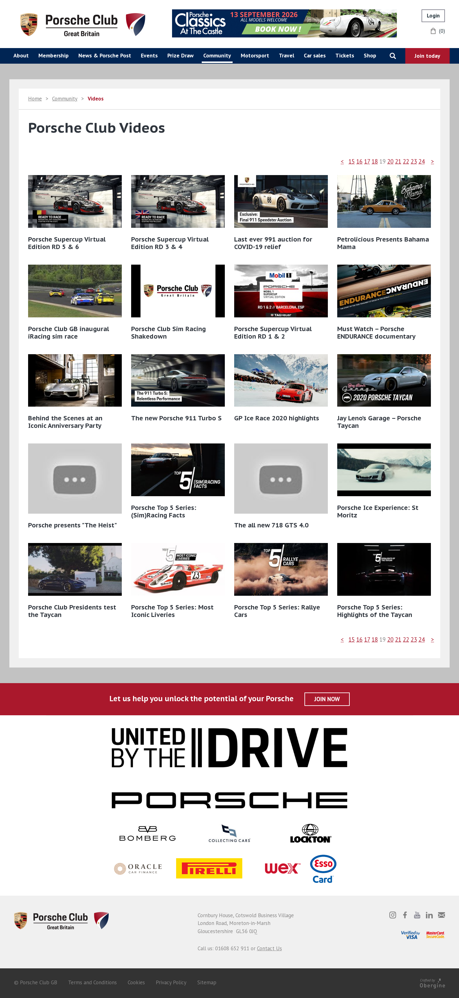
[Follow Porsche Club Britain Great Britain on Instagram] (392, 915)
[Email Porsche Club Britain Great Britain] (441, 915)
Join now (327, 699)
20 (390, 161)
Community (217, 55)
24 (421, 161)
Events (149, 55)
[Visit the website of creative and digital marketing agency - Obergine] (432, 982)
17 (367, 161)
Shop (370, 55)
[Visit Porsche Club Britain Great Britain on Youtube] (417, 915)
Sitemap (206, 982)
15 (351, 161)
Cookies (136, 982)
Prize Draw (180, 55)
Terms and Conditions (92, 982)
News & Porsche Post (104, 55)
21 (398, 161)
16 (359, 161)
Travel (286, 55)
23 (414, 161)
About (21, 55)
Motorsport (255, 55)
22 (406, 161)
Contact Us (269, 948)
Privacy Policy (171, 982)
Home (35, 98)
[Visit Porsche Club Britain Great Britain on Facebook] (405, 915)
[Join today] (427, 56)
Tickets (344, 55)
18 (375, 161)
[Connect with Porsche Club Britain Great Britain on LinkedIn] (429, 915)
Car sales (315, 55)
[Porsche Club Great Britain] (82, 24)
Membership (53, 55)
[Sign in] (433, 15)
